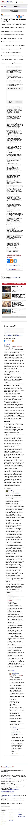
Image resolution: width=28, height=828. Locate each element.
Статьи (2, 816)
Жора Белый (7, 344)
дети (17, 254)
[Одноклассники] (19, 17)
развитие (18, 255)
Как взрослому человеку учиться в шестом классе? (18, 311)
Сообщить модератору (17, 346)
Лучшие (6, 331)
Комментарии (3, 820)
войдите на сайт (19, 335)
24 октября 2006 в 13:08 (15, 732)
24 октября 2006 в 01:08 (10, 493)
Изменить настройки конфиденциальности (10, 808)
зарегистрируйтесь (8, 335)
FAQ (10, 814)
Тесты (2, 818)
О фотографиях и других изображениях (9, 795)
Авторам (11, 816)
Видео (2, 825)
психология (12, 254)
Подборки (3, 814)
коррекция (9, 257)
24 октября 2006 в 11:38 (12, 599)
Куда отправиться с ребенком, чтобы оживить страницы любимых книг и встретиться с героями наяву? (18, 303)
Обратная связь (21, 816)
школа (13, 255)
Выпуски (2, 812)
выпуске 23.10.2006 (16, 277)
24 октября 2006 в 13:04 (14, 675)
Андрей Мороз (11, 491)
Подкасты (3, 823)
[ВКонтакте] (17, 17)
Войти (21, 2)
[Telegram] (21, 17)
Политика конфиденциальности (7, 791)
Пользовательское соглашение (7, 792)
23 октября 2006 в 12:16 (8, 346)
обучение (9, 255)
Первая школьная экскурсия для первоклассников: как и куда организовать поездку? (18, 289)
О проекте (11, 812)
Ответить (8, 488)
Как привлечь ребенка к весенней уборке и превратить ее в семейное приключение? (18, 296)
